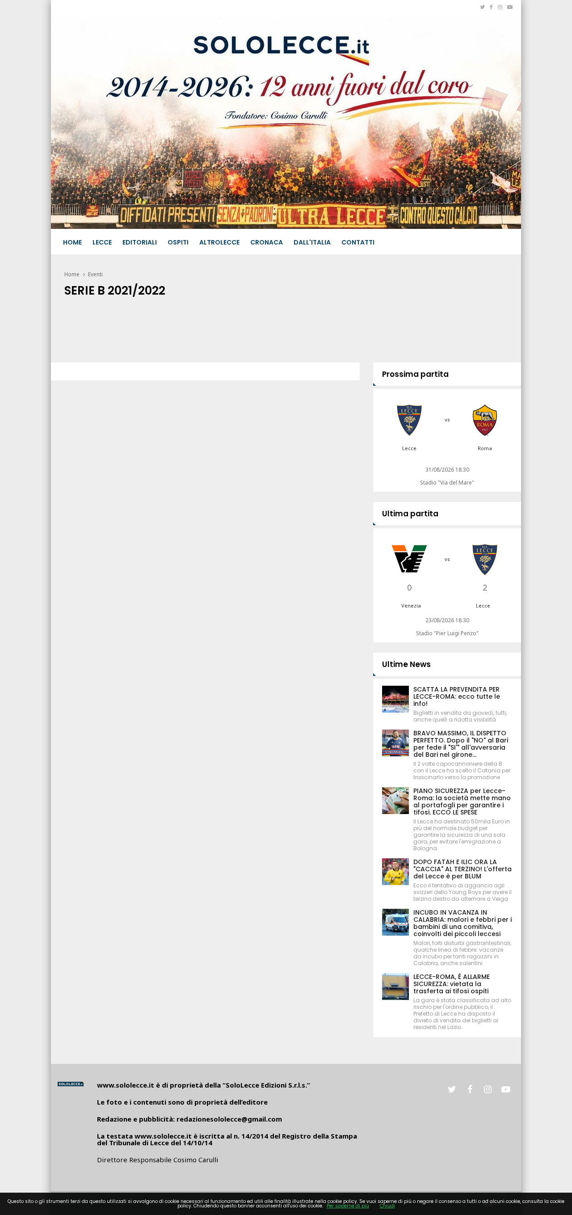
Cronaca (266, 242)
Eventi (95, 274)
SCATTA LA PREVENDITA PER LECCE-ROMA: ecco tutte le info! (456, 696)
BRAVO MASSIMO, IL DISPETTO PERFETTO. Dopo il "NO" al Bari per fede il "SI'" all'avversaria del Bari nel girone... (460, 744)
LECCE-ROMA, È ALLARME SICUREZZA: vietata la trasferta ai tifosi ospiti (451, 984)
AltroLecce (219, 242)
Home (72, 242)
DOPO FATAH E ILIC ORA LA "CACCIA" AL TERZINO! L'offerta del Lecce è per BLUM (462, 869)
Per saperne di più (348, 1205)
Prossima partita (415, 374)
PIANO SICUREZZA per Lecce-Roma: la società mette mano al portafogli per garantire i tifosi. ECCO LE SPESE (462, 801)
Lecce (102, 242)
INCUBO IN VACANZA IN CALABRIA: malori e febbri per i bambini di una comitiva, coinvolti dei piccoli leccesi (462, 923)
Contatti (357, 242)
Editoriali (139, 242)
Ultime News (406, 664)
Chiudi (387, 1205)
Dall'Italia (312, 242)
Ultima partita (410, 513)
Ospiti (178, 242)
